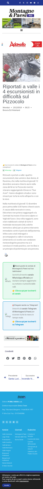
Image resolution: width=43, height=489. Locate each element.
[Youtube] (30, 2)
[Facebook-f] (20, 2)
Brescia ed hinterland (11, 110)
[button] (8, 3)
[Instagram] (27, 2)
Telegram (19, 170)
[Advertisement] (21, 139)
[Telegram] (34, 2)
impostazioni (24, 481)
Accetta (6, 485)
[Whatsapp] (38, 2)
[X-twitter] (23, 2)
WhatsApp (8, 170)
